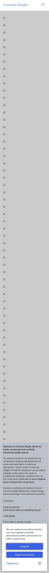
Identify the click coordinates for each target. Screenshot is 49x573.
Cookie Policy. (19, 538)
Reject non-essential (24, 554)
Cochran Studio (15, 5)
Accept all (24, 546)
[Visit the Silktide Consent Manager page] (39, 563)
